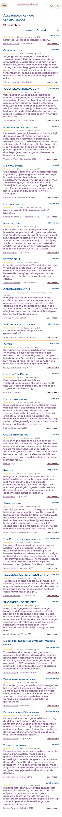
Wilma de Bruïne (11, 44)
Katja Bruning (10, 197)
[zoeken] (51, 5)
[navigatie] (4, 5)
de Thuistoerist (10, 252)
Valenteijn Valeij (11, 159)
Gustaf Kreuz (9, 497)
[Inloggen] (58, 6)
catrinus (7, 318)
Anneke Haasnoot (11, 120)
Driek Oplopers (10, 532)
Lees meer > (53, 44)
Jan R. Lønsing (10, 337)
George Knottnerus (12, 217)
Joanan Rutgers (10, 568)
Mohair (6, 428)
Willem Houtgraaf (11, 82)
